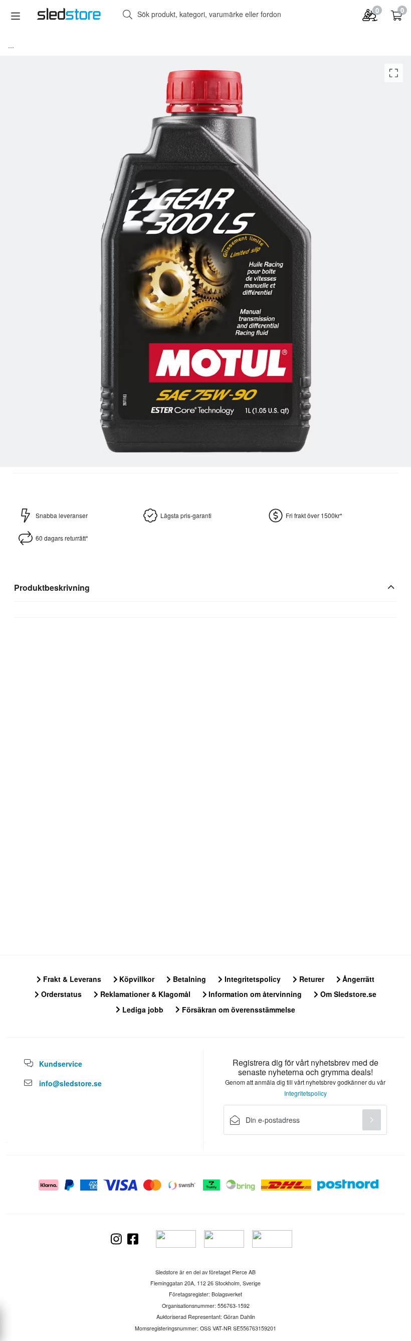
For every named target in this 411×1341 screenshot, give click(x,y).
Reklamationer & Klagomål (144, 994)
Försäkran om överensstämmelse (237, 1009)
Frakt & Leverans (71, 979)
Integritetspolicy (252, 979)
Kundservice (60, 1064)
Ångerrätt (357, 979)
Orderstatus (60, 994)
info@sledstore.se (70, 1083)
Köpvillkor (135, 979)
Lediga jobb (141, 1009)
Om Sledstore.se (347, 994)
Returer (310, 979)
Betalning (188, 979)
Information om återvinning (254, 994)
